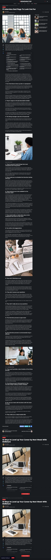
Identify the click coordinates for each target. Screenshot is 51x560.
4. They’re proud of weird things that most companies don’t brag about (24, 57)
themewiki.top (25, 1)
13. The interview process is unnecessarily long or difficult (12, 66)
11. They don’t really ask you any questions (12, 64)
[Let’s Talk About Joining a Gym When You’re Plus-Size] (36, 24)
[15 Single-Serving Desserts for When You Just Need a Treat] (36, 31)
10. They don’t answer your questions (25, 63)
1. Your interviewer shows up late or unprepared (11, 55)
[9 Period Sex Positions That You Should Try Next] (36, 17)
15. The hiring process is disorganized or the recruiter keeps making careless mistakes (12, 69)
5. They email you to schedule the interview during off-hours (11, 59)
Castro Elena (7, 11)
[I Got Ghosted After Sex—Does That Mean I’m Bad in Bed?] (36, 28)
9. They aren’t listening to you (11, 63)
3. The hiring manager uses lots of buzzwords (11, 57)
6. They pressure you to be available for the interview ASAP (25, 59)
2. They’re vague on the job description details (25, 55)
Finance (4, 437)
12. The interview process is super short (25, 64)
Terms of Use (8, 558)
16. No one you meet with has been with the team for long (25, 68)
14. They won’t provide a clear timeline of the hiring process (25, 66)
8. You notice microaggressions (24, 61)
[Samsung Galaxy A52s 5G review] (36, 21)
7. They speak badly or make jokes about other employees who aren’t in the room (12, 61)
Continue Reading (25, 493)
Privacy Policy (3, 558)
